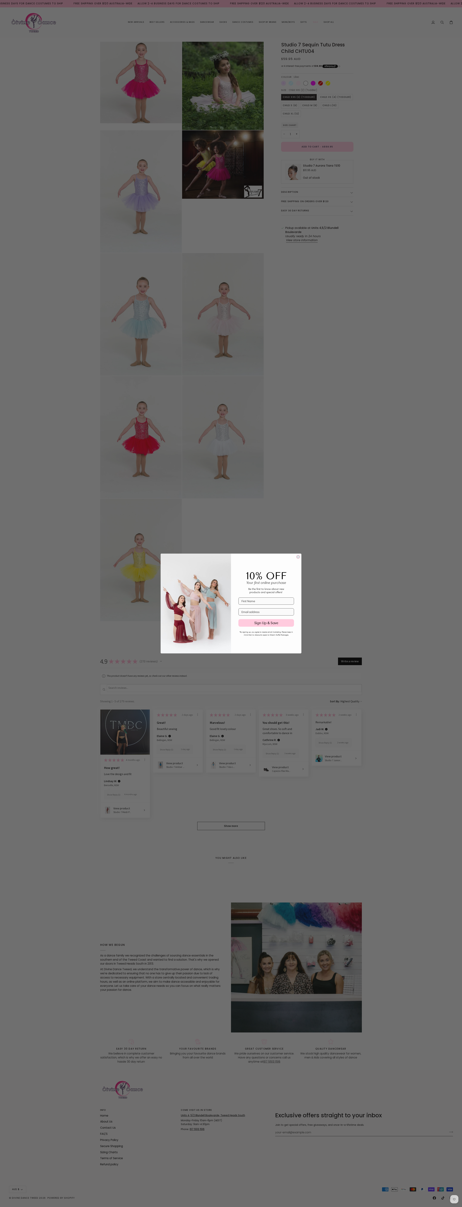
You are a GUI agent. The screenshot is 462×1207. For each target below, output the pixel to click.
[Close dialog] (298, 557)
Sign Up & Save (266, 623)
